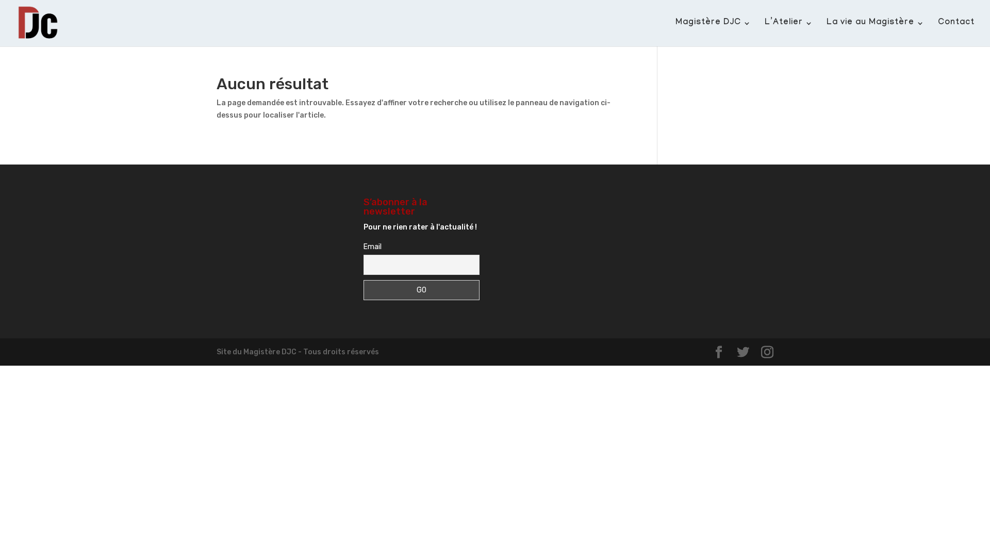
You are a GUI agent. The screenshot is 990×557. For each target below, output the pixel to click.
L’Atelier (784, 24)
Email (373, 246)
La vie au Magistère (870, 24)
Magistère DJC (708, 24)
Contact (956, 24)
